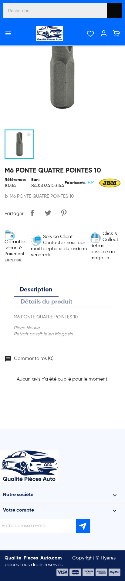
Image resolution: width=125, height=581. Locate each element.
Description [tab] (36, 290)
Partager (32, 213)
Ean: (35, 180)
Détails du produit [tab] (47, 302)
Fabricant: (75, 183)
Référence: (15, 180)
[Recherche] (114, 10)
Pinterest (64, 213)
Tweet (48, 213)
